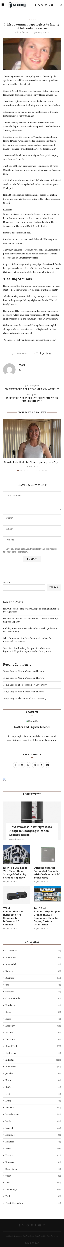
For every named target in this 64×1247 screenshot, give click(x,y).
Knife (33, 1087)
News (33, 1148)
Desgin (33, 1012)
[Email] (52, 4)
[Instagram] (42, 4)
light (33, 1094)
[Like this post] (37, 353)
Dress (33, 1019)
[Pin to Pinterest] (47, 353)
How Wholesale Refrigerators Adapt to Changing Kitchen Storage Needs (30, 831)
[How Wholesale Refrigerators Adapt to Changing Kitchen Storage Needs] (32, 820)
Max (27, 32)
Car (33, 984)
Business (33, 978)
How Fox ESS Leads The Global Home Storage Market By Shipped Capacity (15, 872)
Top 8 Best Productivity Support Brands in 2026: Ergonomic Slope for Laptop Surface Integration (47, 916)
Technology (33, 1189)
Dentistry (33, 1005)
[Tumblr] (49, 4)
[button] (5, 445)
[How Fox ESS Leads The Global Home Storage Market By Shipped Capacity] (16, 854)
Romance (33, 1162)
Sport (33, 1176)
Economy (33, 1025)
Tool (33, 1196)
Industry (33, 1060)
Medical (33, 1128)
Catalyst (33, 991)
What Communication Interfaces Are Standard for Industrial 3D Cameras (13, 916)
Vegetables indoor (33, 1203)
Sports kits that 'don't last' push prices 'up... (32, 462)
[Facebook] (35, 4)
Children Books (33, 998)
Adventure (33, 957)
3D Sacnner (33, 950)
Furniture (33, 1039)
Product (33, 1155)
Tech (33, 1182)
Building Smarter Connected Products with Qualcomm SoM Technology (47, 872)
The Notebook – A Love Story (32, 685)
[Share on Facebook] (40, 353)
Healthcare (33, 1053)
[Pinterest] (46, 4)
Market (33, 1121)
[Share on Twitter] (43, 353)
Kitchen (33, 1080)
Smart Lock (33, 1169)
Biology (33, 971)
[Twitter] (39, 4)
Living (33, 1100)
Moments (33, 1135)
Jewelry (33, 1073)
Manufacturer (33, 1114)
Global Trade (33, 1046)
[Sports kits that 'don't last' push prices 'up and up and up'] (32, 438)
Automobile (33, 964)
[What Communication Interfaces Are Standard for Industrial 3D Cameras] (16, 895)
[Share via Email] (50, 353)
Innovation (33, 1066)
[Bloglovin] (56, 4)
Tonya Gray (8, 671)
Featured (33, 1032)
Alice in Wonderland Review (31, 671)
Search (6, 582)
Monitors (33, 1141)
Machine (33, 1107)
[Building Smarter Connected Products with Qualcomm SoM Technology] (47, 854)
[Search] (60, 4)
